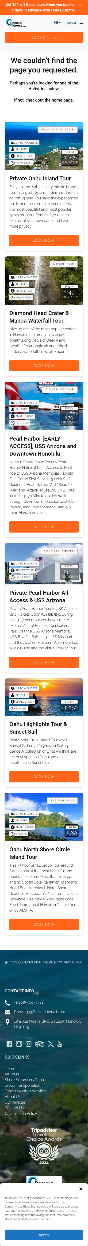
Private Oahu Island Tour (40, 178)
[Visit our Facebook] (9, 1044)
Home (10, 1068)
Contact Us (14, 1108)
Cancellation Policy (21, 1113)
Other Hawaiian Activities (26, 1091)
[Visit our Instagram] (28, 1044)
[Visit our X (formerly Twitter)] (51, 1044)
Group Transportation (22, 1085)
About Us (13, 1096)
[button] (81, 1189)
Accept (44, 1235)
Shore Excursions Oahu (24, 1080)
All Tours (12, 1074)
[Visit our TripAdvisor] (39, 1044)
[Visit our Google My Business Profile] (19, 1044)
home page (62, 100)
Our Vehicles (15, 1102)
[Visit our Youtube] (59, 1044)
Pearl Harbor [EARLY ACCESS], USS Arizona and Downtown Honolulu (43, 446)
